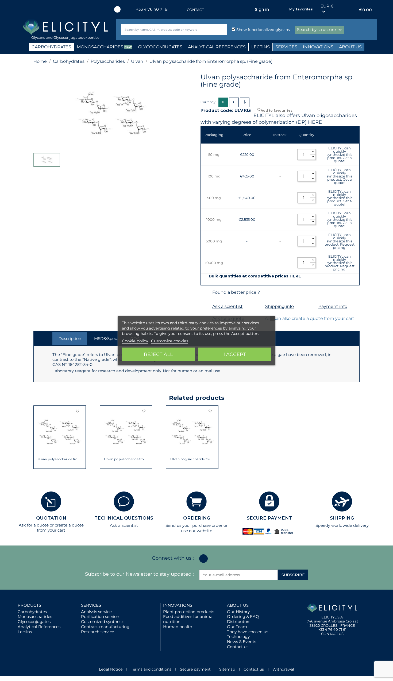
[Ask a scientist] (205, 306)
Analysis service (96, 611)
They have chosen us (247, 631)
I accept (235, 354)
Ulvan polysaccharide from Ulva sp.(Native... (192, 459)
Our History (238, 611)
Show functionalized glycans (262, 29)
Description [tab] (70, 338)
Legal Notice (110, 669)
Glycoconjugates (34, 621)
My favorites (301, 9)
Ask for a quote (34, 525)
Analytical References (39, 626)
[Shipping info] (258, 306)
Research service (97, 631)
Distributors (238, 621)
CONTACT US (332, 634)
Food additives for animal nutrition (188, 619)
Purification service (100, 616)
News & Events (241, 641)
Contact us (237, 646)
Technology (238, 636)
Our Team (237, 626)
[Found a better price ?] (205, 292)
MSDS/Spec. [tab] (106, 338)
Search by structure (320, 30)
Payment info (332, 306)
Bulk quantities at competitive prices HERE (255, 276)
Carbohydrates (32, 611)
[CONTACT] (181, 10)
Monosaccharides (35, 616)
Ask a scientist (227, 306)
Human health (177, 626)
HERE (315, 122)
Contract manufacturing (105, 626)
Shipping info (279, 306)
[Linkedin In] (117, 9)
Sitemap (227, 669)
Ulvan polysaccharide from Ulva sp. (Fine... (60, 459)
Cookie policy (135, 340)
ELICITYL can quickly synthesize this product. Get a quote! (339, 154)
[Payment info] (311, 306)
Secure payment (195, 669)
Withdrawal (283, 669)
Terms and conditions (151, 669)
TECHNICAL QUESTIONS (123, 518)
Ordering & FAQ (243, 616)
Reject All (158, 354)
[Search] (221, 29)
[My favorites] (282, 9)
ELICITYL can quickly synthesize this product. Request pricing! (340, 241)
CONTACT (195, 9)
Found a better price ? (236, 292)
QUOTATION (51, 518)
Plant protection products (188, 611)
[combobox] (165, 29)
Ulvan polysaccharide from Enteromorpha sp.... (126, 459)
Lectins (25, 631)
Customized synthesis (102, 621)
